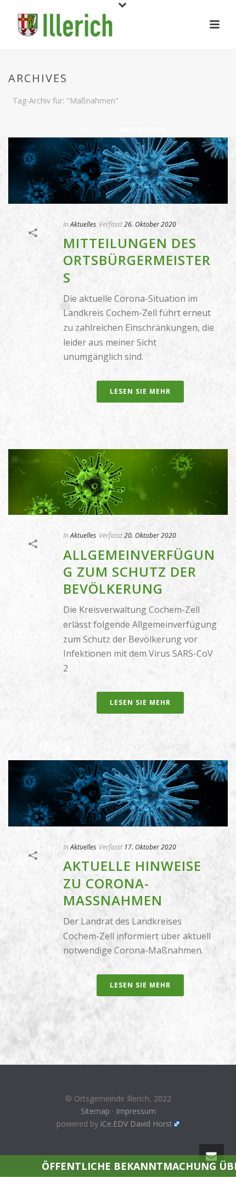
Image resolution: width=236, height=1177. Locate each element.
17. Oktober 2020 (150, 847)
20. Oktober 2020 (150, 535)
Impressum (136, 1111)
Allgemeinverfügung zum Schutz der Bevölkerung (139, 572)
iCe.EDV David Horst (136, 1123)
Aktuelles (83, 224)
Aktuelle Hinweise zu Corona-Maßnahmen (132, 883)
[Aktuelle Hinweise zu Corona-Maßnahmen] (118, 793)
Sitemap (95, 1111)
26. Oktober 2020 (150, 224)
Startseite (91, 129)
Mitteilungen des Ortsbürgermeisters (137, 260)
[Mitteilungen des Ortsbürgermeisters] (118, 170)
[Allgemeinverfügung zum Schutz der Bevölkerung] (118, 482)
